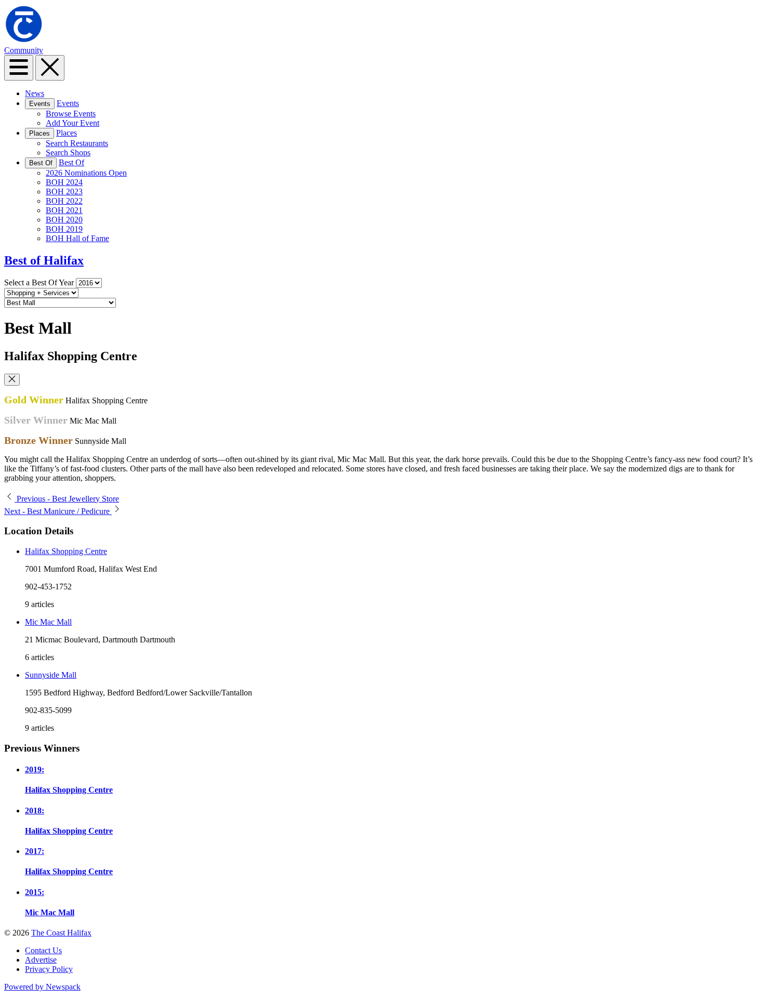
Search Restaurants (77, 143)
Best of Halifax (44, 260)
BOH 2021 (64, 210)
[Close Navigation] (49, 68)
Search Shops (68, 152)
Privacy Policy (49, 969)
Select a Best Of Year (39, 282)
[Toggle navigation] (18, 68)
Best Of (40, 163)
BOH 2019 (64, 229)
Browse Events (71, 113)
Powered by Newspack (42, 986)
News (34, 93)
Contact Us (43, 950)
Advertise (41, 959)
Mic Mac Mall (48, 621)
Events (39, 104)
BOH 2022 (64, 200)
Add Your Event (72, 123)
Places (39, 133)
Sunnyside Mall (50, 674)
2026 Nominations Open (86, 172)
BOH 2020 (64, 219)
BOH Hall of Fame (77, 238)
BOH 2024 (64, 182)
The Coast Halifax (61, 932)
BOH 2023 (64, 191)
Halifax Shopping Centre (66, 551)
